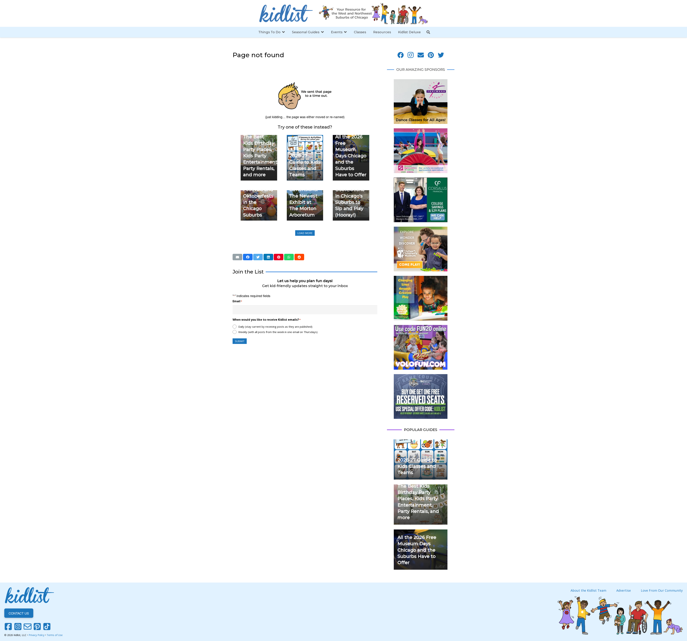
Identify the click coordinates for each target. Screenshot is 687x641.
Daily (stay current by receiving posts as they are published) (275, 326)
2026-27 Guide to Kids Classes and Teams (417, 466)
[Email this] (237, 257)
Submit (240, 341)
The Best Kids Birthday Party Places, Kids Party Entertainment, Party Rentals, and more (260, 155)
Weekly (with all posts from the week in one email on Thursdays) (278, 332)
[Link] (286, 13)
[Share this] (248, 257)
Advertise (623, 590)
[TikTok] (47, 626)
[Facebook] (400, 55)
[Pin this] (278, 257)
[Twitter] (441, 55)
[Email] (420, 55)
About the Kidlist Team (588, 590)
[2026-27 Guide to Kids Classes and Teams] (305, 137)
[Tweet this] (258, 257)
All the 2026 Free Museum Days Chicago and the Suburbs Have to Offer (350, 155)
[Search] (428, 32)
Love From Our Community (662, 590)
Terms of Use (55, 635)
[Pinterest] (431, 55)
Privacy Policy (36, 635)
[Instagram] (410, 55)
